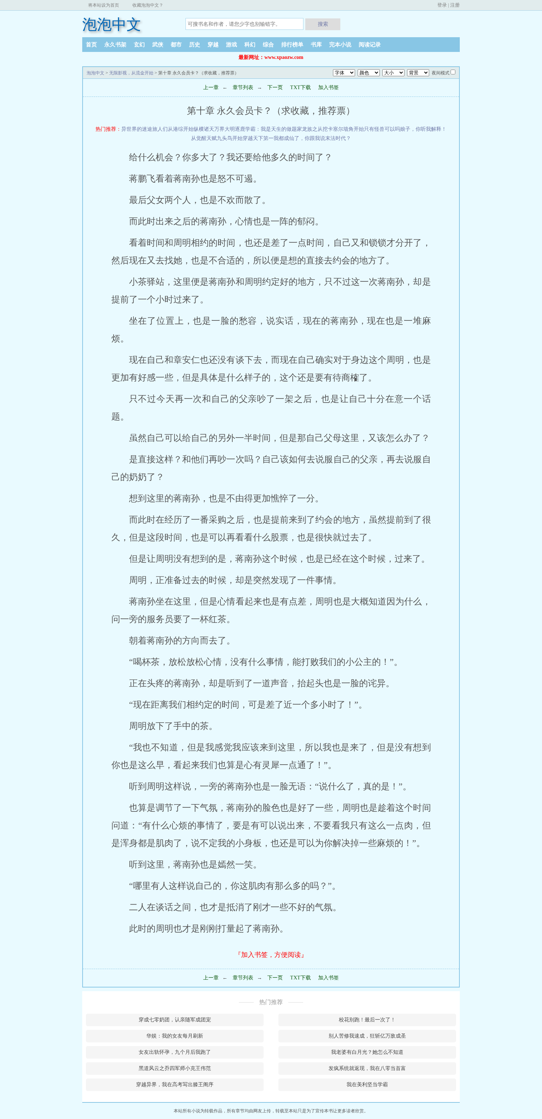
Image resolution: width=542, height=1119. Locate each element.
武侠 (157, 45)
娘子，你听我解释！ (423, 129)
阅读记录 (370, 45)
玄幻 (139, 45)
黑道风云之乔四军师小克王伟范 (175, 1068)
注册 (455, 5)
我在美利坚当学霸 (367, 1084)
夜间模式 (440, 73)
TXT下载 (300, 87)
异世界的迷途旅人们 (144, 129)
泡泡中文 (111, 24)
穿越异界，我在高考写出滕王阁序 (174, 1084)
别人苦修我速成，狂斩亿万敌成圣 (367, 1036)
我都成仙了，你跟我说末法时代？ (312, 138)
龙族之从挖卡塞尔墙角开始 (333, 129)
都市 (176, 45)
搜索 (323, 24)
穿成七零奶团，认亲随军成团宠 (175, 1019)
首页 (91, 45)
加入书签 (328, 87)
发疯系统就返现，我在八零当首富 (367, 1068)
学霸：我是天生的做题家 (273, 129)
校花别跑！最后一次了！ (367, 1019)
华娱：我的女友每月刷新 (174, 1036)
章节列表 (243, 87)
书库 (316, 45)
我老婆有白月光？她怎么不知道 (367, 1052)
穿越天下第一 (258, 138)
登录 (442, 5)
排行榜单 (292, 45)
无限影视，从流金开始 (131, 73)
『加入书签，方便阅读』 (271, 954)
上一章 (211, 87)
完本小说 (340, 45)
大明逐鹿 (235, 129)
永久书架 (115, 45)
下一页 (274, 87)
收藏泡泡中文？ (147, 5)
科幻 (250, 45)
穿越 (213, 45)
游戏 (231, 45)
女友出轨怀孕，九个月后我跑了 (175, 1052)
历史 (194, 45)
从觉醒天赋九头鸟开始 (217, 138)
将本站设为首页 (103, 5)
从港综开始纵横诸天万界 (196, 129)
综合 (268, 45)
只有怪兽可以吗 (382, 129)
